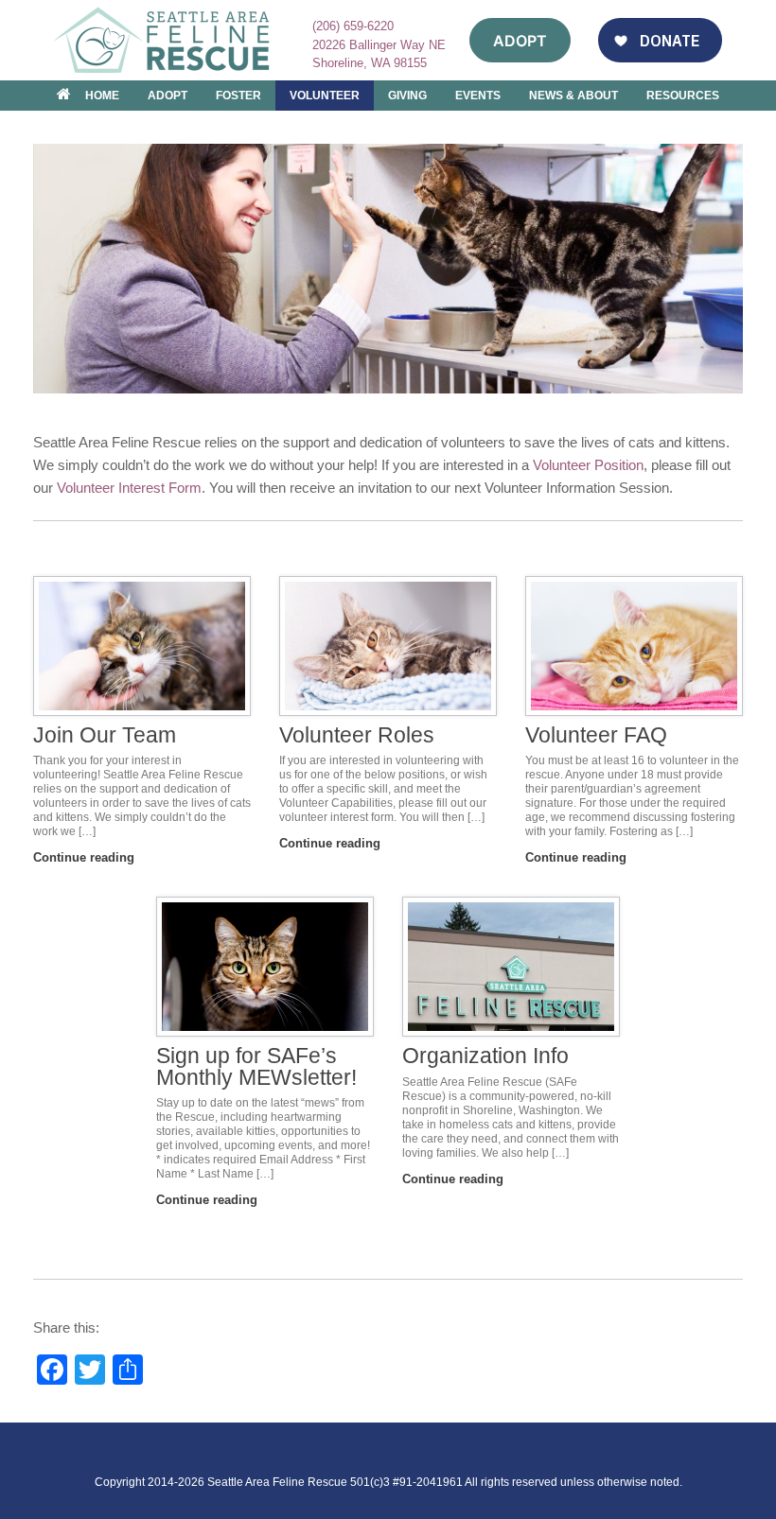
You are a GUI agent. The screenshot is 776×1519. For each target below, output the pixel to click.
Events (478, 95)
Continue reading (85, 857)
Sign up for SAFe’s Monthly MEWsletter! (256, 1067)
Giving (407, 95)
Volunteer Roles (356, 735)
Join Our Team (104, 735)
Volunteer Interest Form (129, 488)
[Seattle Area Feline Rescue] (163, 40)
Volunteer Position (588, 465)
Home (102, 95)
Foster (238, 95)
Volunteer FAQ (596, 735)
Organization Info (485, 1056)
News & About (573, 95)
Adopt (167, 95)
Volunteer (325, 95)
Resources (682, 95)
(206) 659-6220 (353, 26)
